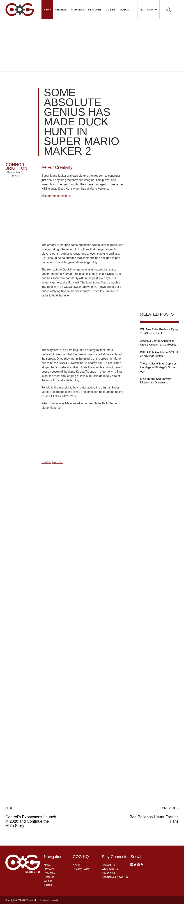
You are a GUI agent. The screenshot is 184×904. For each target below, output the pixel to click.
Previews (77, 9)
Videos (124, 9)
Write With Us (110, 869)
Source (46, 462)
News (47, 9)
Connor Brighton (16, 166)
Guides (110, 9)
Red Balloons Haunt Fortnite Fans (154, 814)
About (76, 865)
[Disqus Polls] (82, 531)
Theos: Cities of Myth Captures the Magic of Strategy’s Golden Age (158, 367)
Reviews (61, 9)
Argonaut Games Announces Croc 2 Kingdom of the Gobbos (158, 342)
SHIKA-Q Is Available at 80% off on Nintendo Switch (159, 354)
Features (94, 9)
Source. (57, 462)
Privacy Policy (81, 869)
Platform (147, 9)
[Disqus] (82, 625)
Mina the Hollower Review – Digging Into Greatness (156, 380)
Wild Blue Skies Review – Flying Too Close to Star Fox (159, 331)
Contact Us (108, 865)
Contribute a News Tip (115, 877)
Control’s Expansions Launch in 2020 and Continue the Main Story (30, 816)
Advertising (108, 873)
